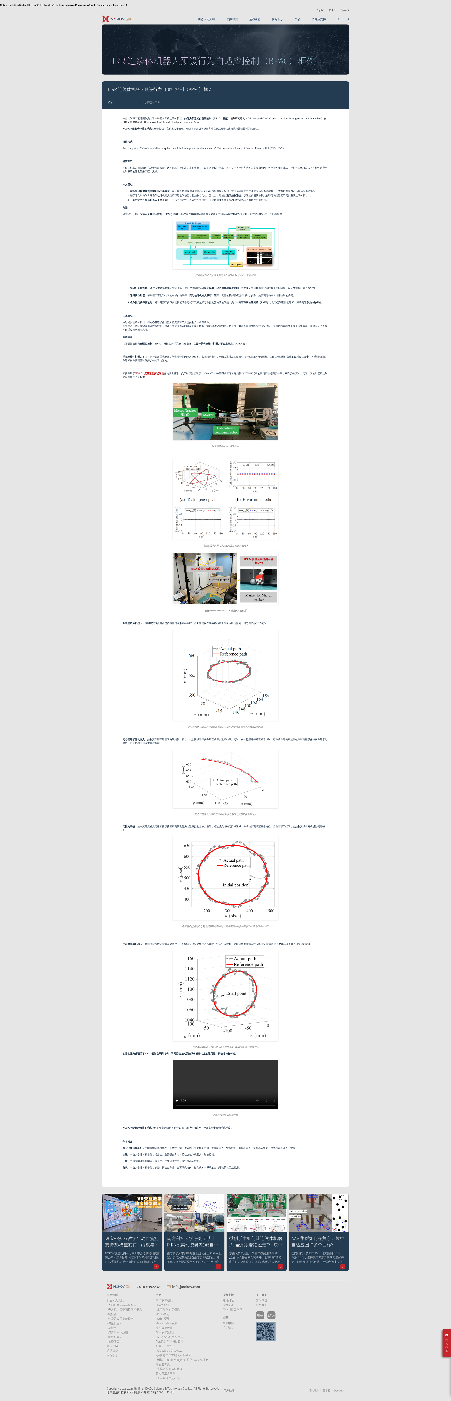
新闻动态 (261, 1300)
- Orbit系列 (162, 1318)
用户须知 (229, 1390)
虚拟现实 (232, 19)
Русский (345, 10)
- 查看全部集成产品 (168, 1378)
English (320, 10)
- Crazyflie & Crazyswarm (171, 1350)
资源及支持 (319, 19)
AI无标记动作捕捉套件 (169, 1341)
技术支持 (228, 1295)
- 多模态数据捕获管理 (169, 1369)
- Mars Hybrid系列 (167, 1323)
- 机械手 (112, 1328)
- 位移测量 (113, 1341)
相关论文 (228, 1327)
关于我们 (261, 1295)
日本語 (332, 10)
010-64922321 (150, 1286)
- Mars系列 (162, 1305)
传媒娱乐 (277, 19)
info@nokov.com (186, 1286)
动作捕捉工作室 (232, 1309)
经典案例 (228, 1323)
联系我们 (261, 1305)
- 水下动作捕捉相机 (168, 1309)
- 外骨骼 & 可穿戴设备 (120, 1318)
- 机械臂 (112, 1314)
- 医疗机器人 (114, 1337)
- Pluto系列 (162, 1314)
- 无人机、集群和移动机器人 (124, 1309)
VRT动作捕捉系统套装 (169, 1337)
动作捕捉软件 (164, 1328)
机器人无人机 (206, 19)
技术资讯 (228, 1305)
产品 (297, 19)
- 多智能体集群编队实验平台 (173, 1355)
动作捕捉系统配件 (167, 1332)
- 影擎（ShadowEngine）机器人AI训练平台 (182, 1360)
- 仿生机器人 (114, 1323)
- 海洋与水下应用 (117, 1332)
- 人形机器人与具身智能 (121, 1305)
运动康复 (254, 19)
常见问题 (228, 1300)
